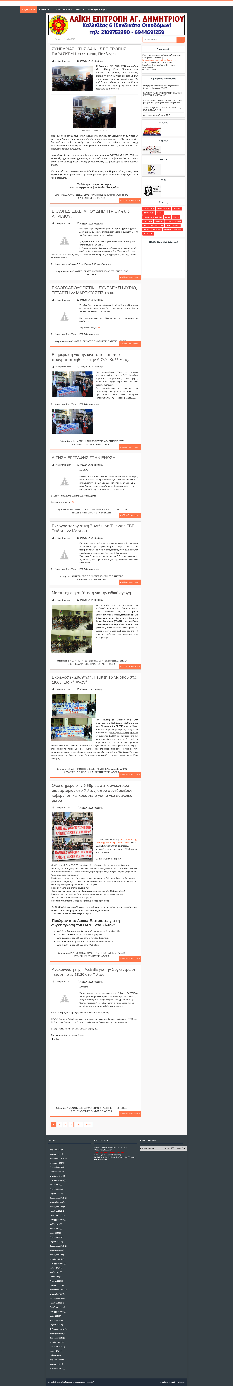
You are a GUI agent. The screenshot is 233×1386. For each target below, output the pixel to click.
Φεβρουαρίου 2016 (57, 1329)
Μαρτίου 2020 (55, 1154)
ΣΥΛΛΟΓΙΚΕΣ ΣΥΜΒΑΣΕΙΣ (87, 956)
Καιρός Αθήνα (147, 1149)
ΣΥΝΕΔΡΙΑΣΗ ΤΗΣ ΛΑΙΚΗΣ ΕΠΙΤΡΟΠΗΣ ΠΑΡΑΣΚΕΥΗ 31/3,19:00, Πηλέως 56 (89, 52)
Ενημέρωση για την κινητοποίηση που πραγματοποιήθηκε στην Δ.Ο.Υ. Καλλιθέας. (90, 357)
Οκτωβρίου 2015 (56, 1347)
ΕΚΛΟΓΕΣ (109, 271)
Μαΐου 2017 (54, 1277)
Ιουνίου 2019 (55, 1185)
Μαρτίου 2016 (55, 1325)
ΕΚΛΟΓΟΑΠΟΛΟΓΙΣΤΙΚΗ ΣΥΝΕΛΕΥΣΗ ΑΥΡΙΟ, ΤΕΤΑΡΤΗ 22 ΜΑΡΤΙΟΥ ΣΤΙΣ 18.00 (94, 290)
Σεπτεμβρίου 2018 (57, 1220)
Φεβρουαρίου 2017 (57, 1290)
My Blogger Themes (177, 1382)
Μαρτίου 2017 (55, 1285)
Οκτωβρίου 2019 (56, 1176)
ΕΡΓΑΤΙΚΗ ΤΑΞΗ (112, 195)
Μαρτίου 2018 (55, 1242)
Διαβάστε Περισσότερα (129, 200)
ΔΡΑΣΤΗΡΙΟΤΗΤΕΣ (93, 195)
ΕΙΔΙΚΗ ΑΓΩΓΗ (96, 660)
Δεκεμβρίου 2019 (56, 1167)
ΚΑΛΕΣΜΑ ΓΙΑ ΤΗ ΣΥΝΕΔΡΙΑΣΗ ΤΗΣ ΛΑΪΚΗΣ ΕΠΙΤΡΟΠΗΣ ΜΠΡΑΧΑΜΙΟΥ (162, 94)
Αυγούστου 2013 (56, 1368)
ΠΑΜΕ (125, 195)
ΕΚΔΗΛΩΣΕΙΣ (77, 444)
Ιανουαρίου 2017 (56, 1294)
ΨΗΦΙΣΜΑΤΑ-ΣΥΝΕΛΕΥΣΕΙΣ (96, 512)
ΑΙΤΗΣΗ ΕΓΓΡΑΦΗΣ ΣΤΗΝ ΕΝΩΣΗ (83, 457)
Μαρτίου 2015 (55, 1364)
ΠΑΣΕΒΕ (91, 274)
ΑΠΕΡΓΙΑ (176, 217)
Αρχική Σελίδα (28, 9)
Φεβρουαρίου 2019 (57, 1198)
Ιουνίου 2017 (55, 1272)
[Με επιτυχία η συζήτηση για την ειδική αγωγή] (72, 617)
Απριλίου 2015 (55, 1360)
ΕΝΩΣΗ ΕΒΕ (122, 271)
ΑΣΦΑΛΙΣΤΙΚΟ (91, 1108)
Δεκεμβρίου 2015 (56, 1338)
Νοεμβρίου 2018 (56, 1211)
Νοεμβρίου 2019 (56, 1172)
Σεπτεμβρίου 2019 (57, 1180)
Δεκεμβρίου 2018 (56, 1207)
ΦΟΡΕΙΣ (101, 198)
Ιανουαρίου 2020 (56, 1163)
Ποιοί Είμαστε (45, 9)
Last (88, 1124)
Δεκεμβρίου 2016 (56, 1298)
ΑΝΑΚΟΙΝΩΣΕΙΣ (74, 195)
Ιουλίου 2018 (55, 1224)
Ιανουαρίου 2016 (56, 1333)
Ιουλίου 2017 (55, 1268)
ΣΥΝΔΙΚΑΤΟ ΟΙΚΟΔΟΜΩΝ (172, 230)
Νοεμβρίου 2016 (56, 1303)
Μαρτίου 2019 (55, 1193)
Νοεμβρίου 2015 (56, 1342)
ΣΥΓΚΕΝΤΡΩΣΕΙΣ (87, 198)
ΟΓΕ (87, 664)
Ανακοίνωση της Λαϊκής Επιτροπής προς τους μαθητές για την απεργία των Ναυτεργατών (162, 101)
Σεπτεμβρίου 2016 (57, 1312)
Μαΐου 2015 (54, 1355)
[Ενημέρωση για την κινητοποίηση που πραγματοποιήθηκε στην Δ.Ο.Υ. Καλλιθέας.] (72, 384)
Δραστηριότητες (64, 9)
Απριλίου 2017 (55, 1281)
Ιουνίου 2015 (55, 1351)
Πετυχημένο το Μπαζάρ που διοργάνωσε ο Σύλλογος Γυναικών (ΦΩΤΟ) (161, 87)
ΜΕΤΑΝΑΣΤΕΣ (148, 234)
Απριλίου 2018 (55, 1237)
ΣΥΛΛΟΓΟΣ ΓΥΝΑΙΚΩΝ (173, 221)
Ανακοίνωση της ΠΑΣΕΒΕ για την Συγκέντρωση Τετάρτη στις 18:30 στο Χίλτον (94, 972)
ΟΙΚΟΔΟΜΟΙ (157, 230)
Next (78, 1124)
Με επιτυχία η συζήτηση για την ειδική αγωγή (91, 592)
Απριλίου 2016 (55, 1320)
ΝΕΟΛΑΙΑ (78, 664)
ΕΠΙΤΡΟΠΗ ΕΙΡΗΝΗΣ (172, 225)
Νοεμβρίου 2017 (56, 1259)
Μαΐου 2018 (54, 1233)
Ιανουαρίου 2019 (56, 1202)
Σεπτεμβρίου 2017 (57, 1263)
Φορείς (80, 9)
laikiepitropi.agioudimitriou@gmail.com (159, 60)
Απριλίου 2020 (55, 1150)
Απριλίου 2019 (55, 1189)
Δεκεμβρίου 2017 (56, 1255)
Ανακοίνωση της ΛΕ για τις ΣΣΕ (156, 115)
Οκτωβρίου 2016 (56, 1307)
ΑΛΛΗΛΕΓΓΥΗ (78, 441)
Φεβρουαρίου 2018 (57, 1246)
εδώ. (100, 328)
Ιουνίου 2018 (55, 1228)
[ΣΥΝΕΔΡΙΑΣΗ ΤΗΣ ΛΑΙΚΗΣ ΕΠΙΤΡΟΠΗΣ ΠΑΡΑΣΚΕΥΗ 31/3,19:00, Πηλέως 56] (72, 78)
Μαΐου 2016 (54, 1316)
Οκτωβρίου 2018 (56, 1215)
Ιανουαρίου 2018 (56, 1250)
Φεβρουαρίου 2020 (57, 1158)
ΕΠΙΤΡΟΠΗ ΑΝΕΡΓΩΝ (150, 225)
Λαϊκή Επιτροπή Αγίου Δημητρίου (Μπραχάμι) (77, 1382)
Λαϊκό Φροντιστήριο (97, 9)
